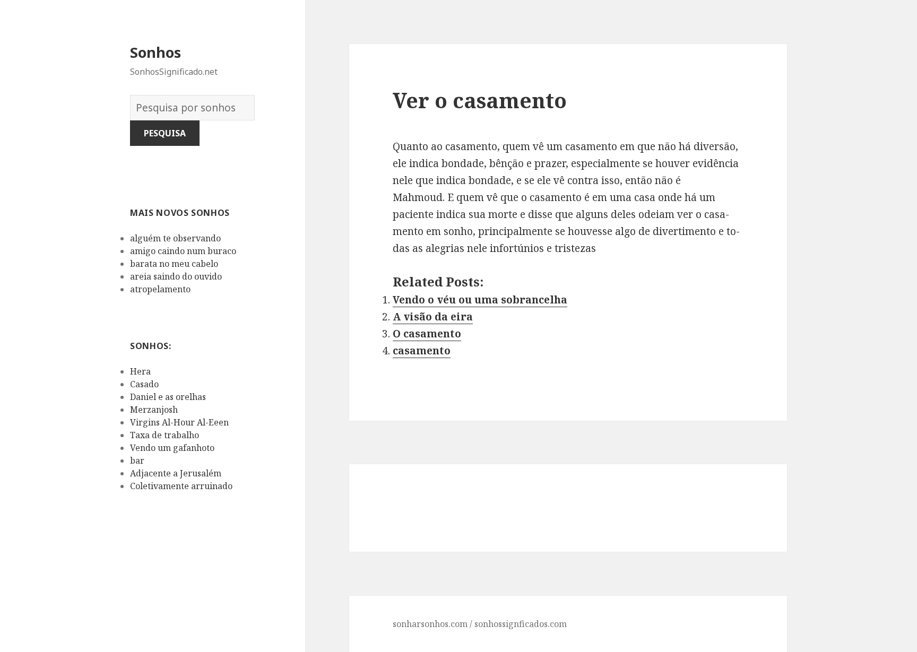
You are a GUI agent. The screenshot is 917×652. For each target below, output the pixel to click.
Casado (144, 384)
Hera (140, 371)
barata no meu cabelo (174, 264)
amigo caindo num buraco (183, 251)
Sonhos (155, 52)
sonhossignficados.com (520, 624)
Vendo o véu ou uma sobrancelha (480, 300)
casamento (422, 351)
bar (137, 460)
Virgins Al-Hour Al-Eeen (179, 422)
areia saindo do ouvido (176, 276)
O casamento (427, 334)
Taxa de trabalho (164, 435)
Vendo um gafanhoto (172, 448)
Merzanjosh (154, 409)
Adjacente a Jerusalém (175, 473)
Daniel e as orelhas (168, 397)
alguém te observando (175, 238)
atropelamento (160, 289)
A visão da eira (433, 317)
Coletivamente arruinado (181, 486)
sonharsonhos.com (430, 624)
